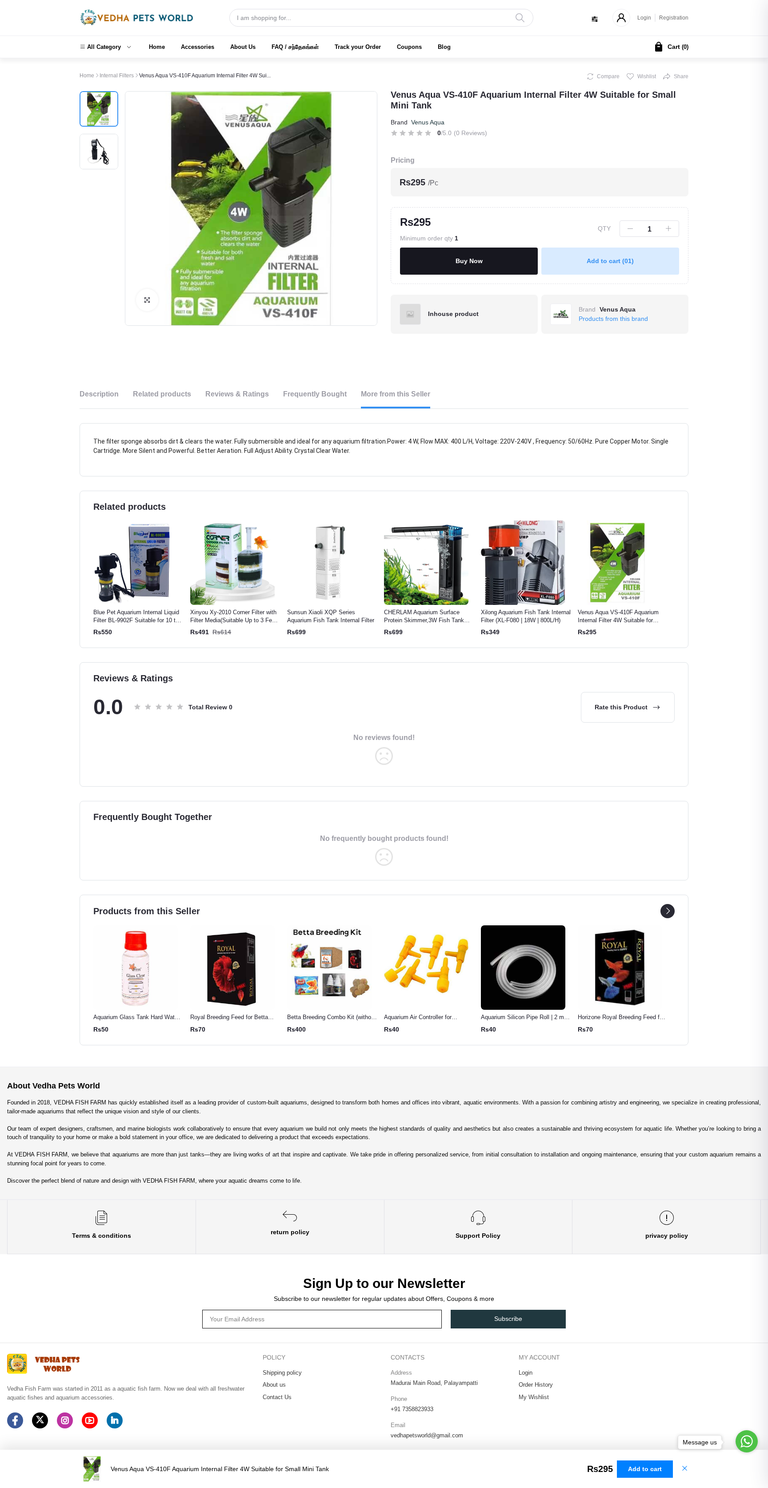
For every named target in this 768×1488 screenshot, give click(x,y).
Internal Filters (117, 75)
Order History (536, 1384)
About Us (243, 47)
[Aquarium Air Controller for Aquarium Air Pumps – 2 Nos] (426, 967)
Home (157, 47)
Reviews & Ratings (237, 394)
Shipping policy (282, 1372)
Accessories (197, 47)
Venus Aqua (427, 122)
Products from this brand (613, 318)
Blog (444, 47)
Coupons (409, 47)
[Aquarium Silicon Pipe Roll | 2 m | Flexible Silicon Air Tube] (523, 967)
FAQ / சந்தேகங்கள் (295, 47)
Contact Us (277, 1397)
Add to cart (610, 260)
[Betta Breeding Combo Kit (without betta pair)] (329, 967)
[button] (105, 47)
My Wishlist (534, 1397)
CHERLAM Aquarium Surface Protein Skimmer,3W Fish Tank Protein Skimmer (424, 620)
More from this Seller (395, 394)
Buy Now (469, 260)
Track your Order (358, 47)
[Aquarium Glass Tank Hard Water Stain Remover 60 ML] (135, 967)
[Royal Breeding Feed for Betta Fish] (232, 967)
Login (644, 18)
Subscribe (508, 1318)
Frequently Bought (315, 394)
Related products (162, 394)
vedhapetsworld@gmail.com (427, 1435)
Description (99, 394)
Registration (673, 18)
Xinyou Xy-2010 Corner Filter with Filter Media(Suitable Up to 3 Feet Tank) (233, 620)
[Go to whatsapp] (747, 1441)
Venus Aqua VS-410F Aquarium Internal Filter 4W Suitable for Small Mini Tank (618, 620)
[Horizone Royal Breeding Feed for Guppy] (620, 967)
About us (274, 1384)
